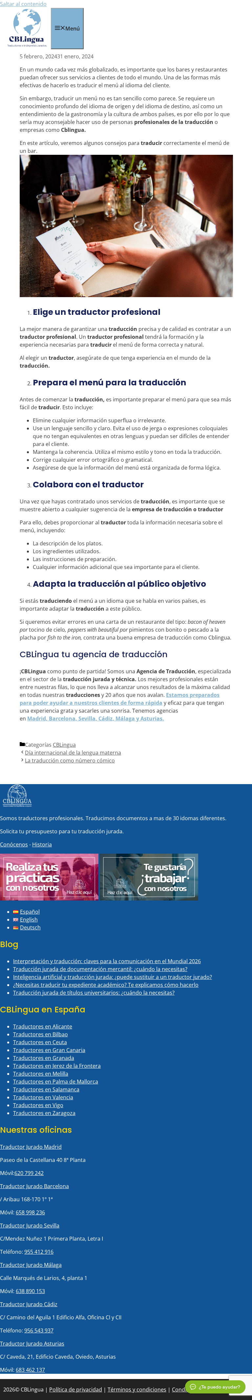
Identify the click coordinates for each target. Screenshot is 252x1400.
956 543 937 (38, 1330)
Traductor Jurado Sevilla (29, 1225)
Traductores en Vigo (38, 1105)
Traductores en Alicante (42, 1026)
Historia (42, 844)
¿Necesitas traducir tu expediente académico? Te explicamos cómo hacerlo (106, 984)
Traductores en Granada (43, 1058)
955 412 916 (38, 1251)
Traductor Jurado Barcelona (34, 1186)
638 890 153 (30, 1291)
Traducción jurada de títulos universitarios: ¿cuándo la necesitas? (94, 992)
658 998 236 (30, 1212)
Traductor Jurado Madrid (31, 1146)
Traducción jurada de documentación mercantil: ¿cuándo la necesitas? (100, 969)
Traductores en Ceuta (40, 1042)
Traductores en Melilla (40, 1073)
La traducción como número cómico (70, 760)
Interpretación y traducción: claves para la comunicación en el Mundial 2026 (107, 961)
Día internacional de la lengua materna (73, 752)
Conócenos (14, 844)
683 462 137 (30, 1369)
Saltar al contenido (23, 4)
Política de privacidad (75, 1389)
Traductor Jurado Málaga (31, 1264)
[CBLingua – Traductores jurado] (27, 45)
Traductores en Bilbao (40, 1034)
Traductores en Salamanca (46, 1089)
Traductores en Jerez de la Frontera (57, 1065)
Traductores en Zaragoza (44, 1113)
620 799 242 (29, 1173)
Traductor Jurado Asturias (32, 1343)
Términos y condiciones (137, 1389)
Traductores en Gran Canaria (49, 1050)
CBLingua (64, 744)
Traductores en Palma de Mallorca (55, 1081)
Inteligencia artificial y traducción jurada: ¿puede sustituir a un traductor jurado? (112, 977)
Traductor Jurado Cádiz (28, 1304)
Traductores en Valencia (43, 1097)
